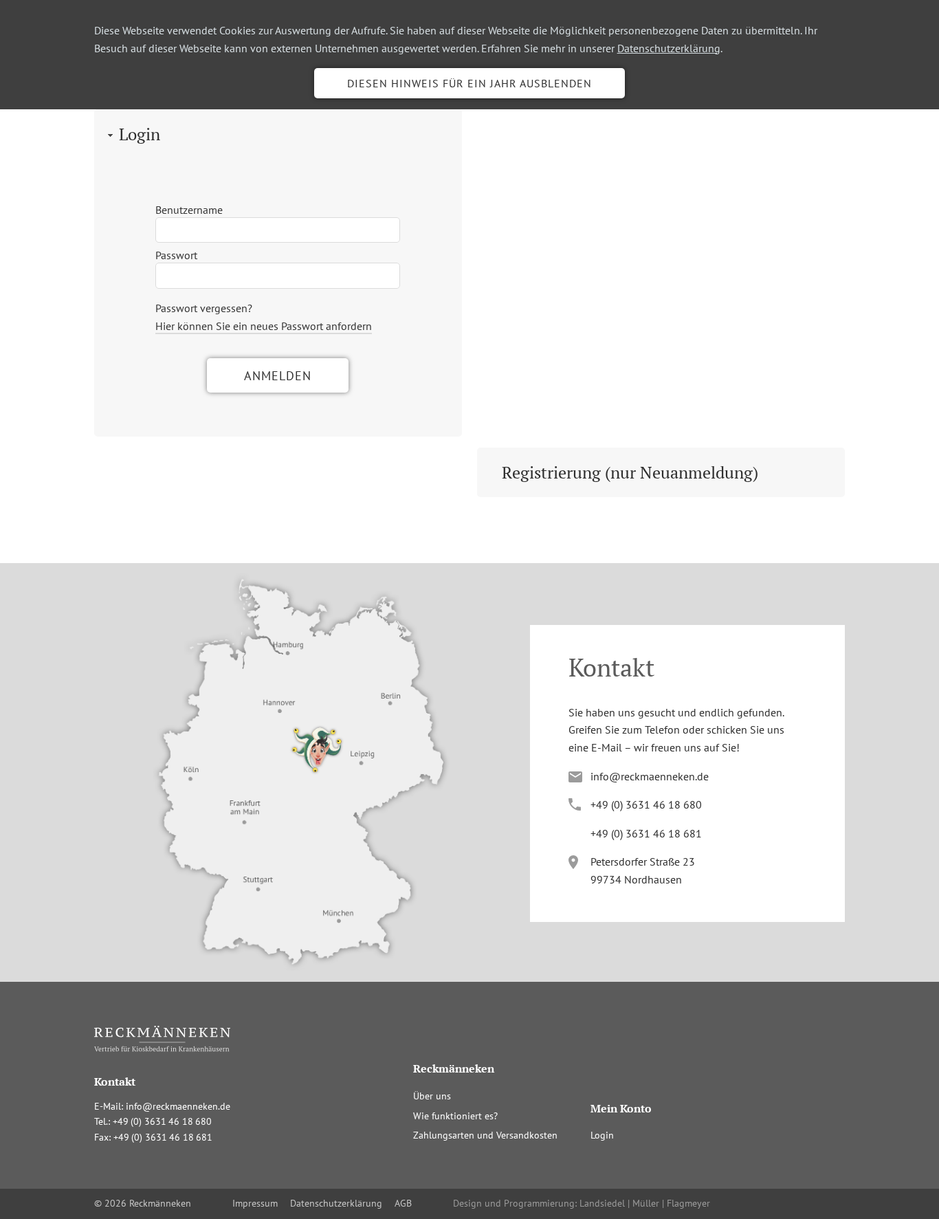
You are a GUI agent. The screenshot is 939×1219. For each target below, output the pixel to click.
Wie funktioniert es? (455, 1116)
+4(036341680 (646, 804)
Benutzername (189, 210)
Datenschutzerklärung (668, 48)
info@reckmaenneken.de (649, 776)
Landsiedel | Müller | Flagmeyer (644, 1203)
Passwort (176, 255)
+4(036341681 (646, 833)
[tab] (278, 134)
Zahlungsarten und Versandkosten (485, 1135)
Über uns (432, 1096)
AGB (403, 1203)
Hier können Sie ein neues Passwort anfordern (263, 326)
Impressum (255, 1203)
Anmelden (277, 376)
